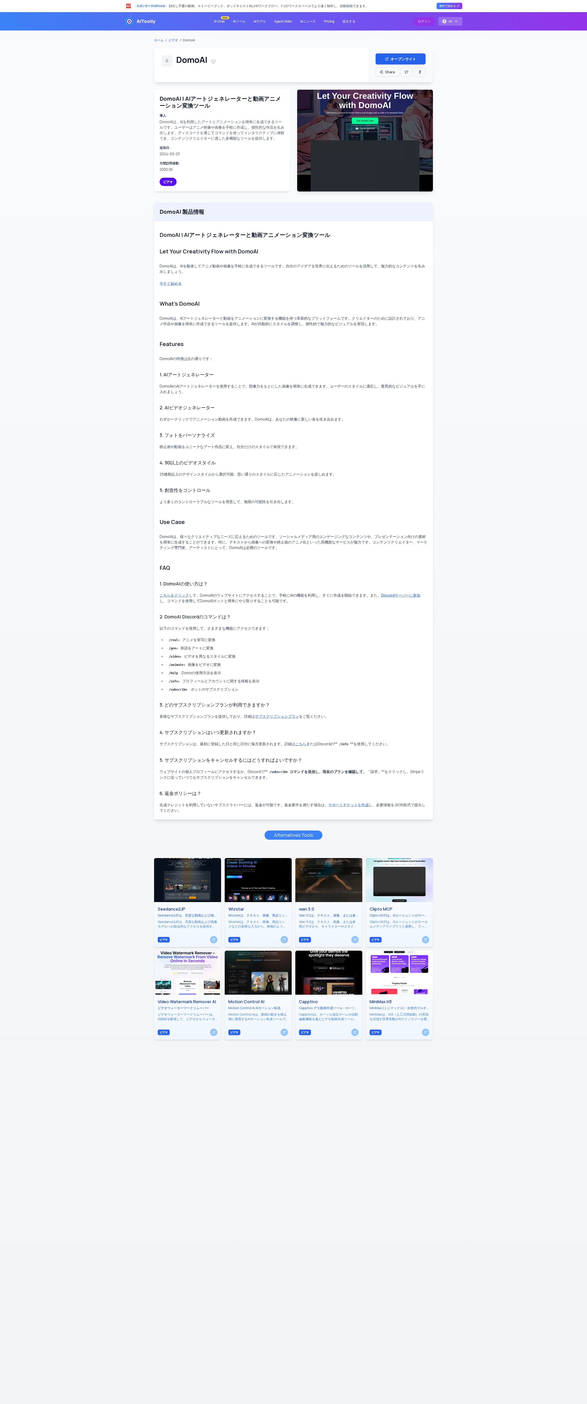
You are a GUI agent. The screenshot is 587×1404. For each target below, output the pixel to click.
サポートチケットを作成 (348, 804)
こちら (300, 743)
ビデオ (173, 40)
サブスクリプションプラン (277, 716)
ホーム (159, 40)
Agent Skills (283, 21)
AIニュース (308, 21)
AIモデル (260, 21)
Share (390, 72)
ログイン (424, 21)
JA (450, 21)
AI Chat (220, 20)
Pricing (329, 21)
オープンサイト (403, 58)
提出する (349, 21)
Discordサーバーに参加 (400, 595)
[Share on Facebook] (420, 72)
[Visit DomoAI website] (365, 140)
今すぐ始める (171, 283)
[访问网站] (213, 939)
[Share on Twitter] (406, 72)
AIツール (239, 21)
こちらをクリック (174, 595)
